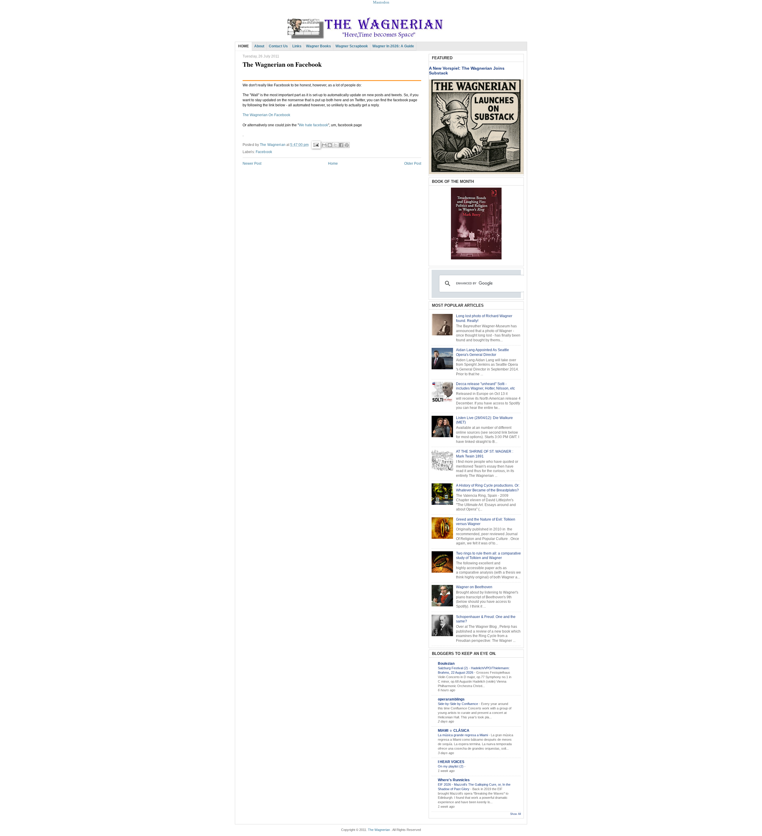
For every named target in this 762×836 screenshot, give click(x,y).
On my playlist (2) (451, 766)
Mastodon (381, 2)
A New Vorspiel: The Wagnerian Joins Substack (467, 70)
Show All (515, 813)
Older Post (412, 163)
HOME (243, 46)
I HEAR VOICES (451, 762)
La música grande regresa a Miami (463, 735)
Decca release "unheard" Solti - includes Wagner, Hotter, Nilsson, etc (485, 386)
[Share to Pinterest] (347, 145)
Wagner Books (318, 46)
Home (333, 163)
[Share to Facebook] (341, 145)
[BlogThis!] (330, 145)
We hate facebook (313, 125)
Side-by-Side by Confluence (458, 704)
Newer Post (252, 163)
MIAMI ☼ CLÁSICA (453, 730)
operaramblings (451, 699)
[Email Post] (315, 145)
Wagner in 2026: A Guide (393, 46)
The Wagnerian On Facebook (266, 115)
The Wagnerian (379, 830)
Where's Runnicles (454, 780)
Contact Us (278, 46)
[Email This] (324, 145)
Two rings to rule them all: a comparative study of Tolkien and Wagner (488, 555)
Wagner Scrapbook (351, 46)
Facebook (264, 152)
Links (297, 46)
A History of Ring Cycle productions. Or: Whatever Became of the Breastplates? (487, 487)
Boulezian (446, 663)
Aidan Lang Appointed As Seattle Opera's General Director (482, 352)
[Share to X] (335, 145)
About (259, 46)
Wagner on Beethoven (474, 587)
